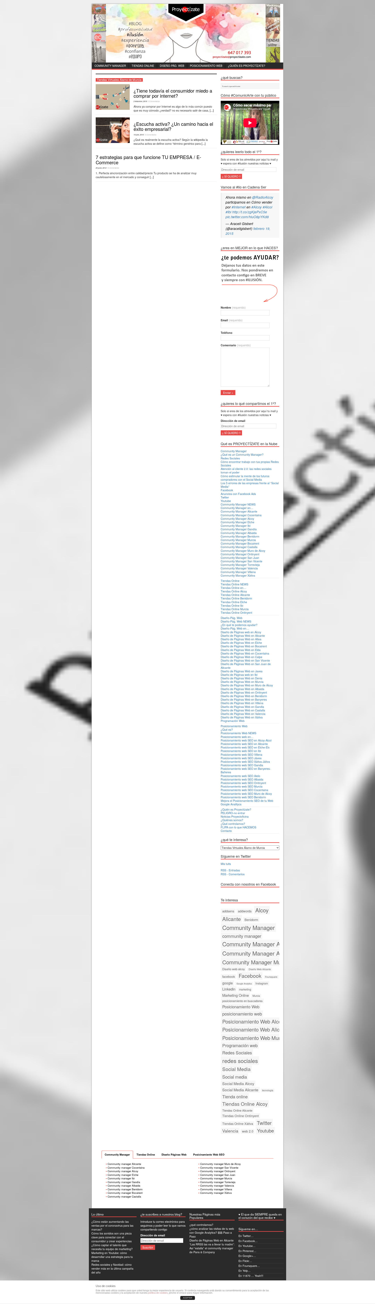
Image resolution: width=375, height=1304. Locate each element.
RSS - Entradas (230, 870)
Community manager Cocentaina (126, 1167)
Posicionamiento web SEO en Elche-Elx (245, 747)
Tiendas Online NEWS (234, 584)
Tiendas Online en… (233, 588)
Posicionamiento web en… (237, 737)
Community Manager (110, 66)
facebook (228, 976)
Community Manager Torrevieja (240, 565)
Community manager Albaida (124, 1185)
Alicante (231, 919)
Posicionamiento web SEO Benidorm (243, 797)
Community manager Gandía (124, 1182)
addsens (228, 911)
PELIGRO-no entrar (233, 813)
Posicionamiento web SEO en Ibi (241, 751)
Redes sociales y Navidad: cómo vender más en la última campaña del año (112, 1268)
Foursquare (271, 976)
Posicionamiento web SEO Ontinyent (243, 783)
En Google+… (247, 1256)
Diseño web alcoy (233, 969)
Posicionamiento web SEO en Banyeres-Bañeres (246, 770)
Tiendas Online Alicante (235, 595)
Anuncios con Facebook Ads (238, 494)
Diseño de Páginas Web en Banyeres (244, 699)
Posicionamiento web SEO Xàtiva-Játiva (245, 762)
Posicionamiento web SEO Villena (241, 754)
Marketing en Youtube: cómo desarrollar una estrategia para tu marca (112, 1257)
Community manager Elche (123, 1175)
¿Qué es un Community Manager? (242, 454)
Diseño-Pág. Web (172, 66)
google (227, 983)
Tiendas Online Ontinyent (236, 612)
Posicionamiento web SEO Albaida (242, 779)
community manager (241, 936)
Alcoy (262, 910)
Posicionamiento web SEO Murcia (241, 786)
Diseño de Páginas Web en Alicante (243, 636)
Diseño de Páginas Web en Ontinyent (244, 692)
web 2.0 (247, 1131)
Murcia (256, 996)
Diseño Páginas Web (174, 1154)
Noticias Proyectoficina (235, 816)
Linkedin (228, 988)
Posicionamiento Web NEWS (238, 733)
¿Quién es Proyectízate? (246, 66)
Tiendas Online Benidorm (236, 598)
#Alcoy (256, 207)
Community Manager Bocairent (240, 543)
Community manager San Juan (217, 1175)
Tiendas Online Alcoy (234, 591)
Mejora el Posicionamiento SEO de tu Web (247, 801)
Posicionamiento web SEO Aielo (240, 776)
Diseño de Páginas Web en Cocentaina (245, 653)
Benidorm (251, 919)
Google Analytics (244, 983)
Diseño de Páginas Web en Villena (242, 703)
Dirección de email (233, 421)
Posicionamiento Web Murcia (254, 1037)
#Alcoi (267, 207)
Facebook (227, 490)
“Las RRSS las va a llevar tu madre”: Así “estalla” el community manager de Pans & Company (212, 1248)
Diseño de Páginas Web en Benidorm (244, 696)
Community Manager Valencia (239, 568)
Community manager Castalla (124, 1196)
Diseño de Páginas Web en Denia (241, 678)
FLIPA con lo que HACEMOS (238, 827)
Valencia (230, 1131)
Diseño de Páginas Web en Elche (241, 643)
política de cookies (158, 1292)
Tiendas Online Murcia (235, 609)
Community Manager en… (237, 508)
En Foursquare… (249, 1266)
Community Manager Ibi (235, 526)
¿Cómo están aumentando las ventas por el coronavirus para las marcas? (112, 1225)
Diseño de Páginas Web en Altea (241, 639)
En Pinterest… (247, 1251)
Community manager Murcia (216, 1178)
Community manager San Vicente (219, 1167)
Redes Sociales (230, 458)
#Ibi (228, 211)
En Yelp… (244, 1271)
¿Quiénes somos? (232, 820)
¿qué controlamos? (201, 1225)
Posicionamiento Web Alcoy (253, 1021)
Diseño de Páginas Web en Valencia (243, 714)
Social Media (236, 1068)
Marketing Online (235, 995)
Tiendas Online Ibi (232, 605)
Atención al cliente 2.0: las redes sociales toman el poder (246, 470)
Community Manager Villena (238, 572)
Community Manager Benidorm (240, 536)
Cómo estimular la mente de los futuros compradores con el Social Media (245, 477)
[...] (212, 110)
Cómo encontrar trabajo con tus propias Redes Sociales (250, 463)
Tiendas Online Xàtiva (237, 1123)
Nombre (233, 307)
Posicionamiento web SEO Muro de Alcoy (246, 794)
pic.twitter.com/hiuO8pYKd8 (247, 216)
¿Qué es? (227, 729)
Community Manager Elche (237, 522)
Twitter (225, 497)
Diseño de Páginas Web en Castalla (243, 710)
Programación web (240, 1045)
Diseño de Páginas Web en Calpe (241, 657)
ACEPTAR (187, 1298)
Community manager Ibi (121, 1178)
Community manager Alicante (124, 1164)
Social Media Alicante (240, 1089)
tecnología (267, 1090)
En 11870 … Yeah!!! (250, 1276)
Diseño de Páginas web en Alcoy (241, 632)
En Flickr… (245, 1261)
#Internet (239, 207)
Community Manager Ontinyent (240, 554)
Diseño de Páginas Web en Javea (241, 671)
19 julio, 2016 (139, 135)
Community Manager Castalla (239, 547)
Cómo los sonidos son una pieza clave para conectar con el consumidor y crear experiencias (111, 1237)
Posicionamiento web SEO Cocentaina (244, 790)
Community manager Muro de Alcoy (220, 1164)
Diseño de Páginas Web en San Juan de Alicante (246, 665)
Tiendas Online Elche (234, 602)
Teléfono (226, 333)
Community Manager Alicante (239, 511)
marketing (245, 989)
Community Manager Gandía (239, 529)
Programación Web (233, 721)
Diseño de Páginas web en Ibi (239, 675)
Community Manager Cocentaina (241, 515)
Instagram (261, 983)
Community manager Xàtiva (216, 1193)
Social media (234, 1077)
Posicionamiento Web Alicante (255, 1029)
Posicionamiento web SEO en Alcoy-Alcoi (246, 740)
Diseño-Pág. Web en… (235, 628)
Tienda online (235, 1096)
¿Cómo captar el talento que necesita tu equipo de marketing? (112, 1247)
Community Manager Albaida (239, 533)
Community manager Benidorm (125, 1189)
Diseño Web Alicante (260, 969)
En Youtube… (246, 1246)
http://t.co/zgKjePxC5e (249, 211)
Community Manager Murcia (238, 540)
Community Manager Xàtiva (238, 575)
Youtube (226, 501)
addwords (245, 911)
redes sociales (240, 1061)
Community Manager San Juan (240, 558)
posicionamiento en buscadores (242, 1001)
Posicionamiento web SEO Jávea (241, 758)
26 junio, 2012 (101, 168)
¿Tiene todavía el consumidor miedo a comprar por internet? (173, 93)
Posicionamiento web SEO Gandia (242, 765)
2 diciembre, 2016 (140, 101)
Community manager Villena (216, 1189)
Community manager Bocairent (125, 1193)
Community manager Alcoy (123, 1171)
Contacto (226, 831)
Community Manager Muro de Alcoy (243, 551)
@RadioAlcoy (262, 197)
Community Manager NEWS (238, 504)
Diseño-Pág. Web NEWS (236, 621)
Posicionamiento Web (206, 66)
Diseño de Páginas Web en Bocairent (244, 646)
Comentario (236, 345)
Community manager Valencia (217, 1185)
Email (232, 320)
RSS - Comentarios (233, 874)
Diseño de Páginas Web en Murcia (242, 682)
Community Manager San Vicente (241, 561)
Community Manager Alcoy (237, 519)
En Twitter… (246, 1236)
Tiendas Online (143, 66)
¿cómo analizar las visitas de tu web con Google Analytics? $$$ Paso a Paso (211, 1232)
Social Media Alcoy (238, 1083)
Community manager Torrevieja (217, 1182)
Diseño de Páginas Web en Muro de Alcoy (247, 685)
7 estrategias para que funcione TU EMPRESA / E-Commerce (148, 159)
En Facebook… (248, 1241)
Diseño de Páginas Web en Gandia (242, 707)
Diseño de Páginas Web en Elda (241, 650)
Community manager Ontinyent (217, 1171)
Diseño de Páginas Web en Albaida (242, 689)
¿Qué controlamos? (233, 824)
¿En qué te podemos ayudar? (239, 625)
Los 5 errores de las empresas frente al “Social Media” (250, 485)
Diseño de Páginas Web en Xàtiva (242, 717)
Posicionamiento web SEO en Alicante (244, 744)
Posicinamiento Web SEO (208, 1154)
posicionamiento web (242, 1014)
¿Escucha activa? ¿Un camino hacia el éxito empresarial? (173, 126)
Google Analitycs (231, 804)
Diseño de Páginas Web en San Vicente (245, 660)
